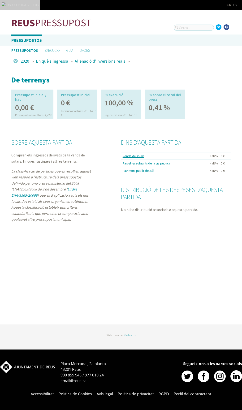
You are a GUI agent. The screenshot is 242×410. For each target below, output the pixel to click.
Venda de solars (133, 156)
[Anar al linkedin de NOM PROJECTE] (236, 380)
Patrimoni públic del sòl (138, 171)
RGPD (164, 394)
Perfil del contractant (192, 394)
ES (235, 5)
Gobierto (130, 335)
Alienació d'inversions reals (100, 61)
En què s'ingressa (52, 61)
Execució (52, 50)
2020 (25, 61)
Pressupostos (26, 40)
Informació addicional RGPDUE (46, 307)
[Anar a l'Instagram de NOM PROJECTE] (220, 380)
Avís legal (105, 394)
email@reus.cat (74, 380)
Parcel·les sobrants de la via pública (146, 163)
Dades (85, 50)
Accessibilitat (77, 307)
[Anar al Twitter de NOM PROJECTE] (187, 380)
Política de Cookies (75, 394)
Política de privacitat (136, 394)
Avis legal (17, 307)
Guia (69, 50)
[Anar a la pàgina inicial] (27, 371)
